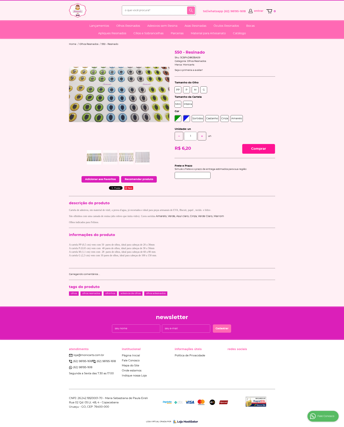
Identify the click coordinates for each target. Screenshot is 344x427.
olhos (74, 293)
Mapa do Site (130, 365)
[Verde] (178, 118)
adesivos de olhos (131, 293)
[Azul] (186, 118)
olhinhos (110, 293)
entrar (258, 11)
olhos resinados (91, 293)
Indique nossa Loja (134, 375)
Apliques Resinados (112, 33)
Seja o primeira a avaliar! (189, 70)
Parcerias (177, 33)
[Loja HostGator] (184, 421)
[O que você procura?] (191, 10)
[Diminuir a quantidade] (179, 136)
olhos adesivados (156, 293)
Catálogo (239, 33)
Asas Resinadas (195, 25)
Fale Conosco (131, 360)
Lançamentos (99, 25)
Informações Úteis (188, 349)
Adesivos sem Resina (162, 25)
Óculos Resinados (226, 25)
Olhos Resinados (128, 25)
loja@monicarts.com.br (88, 355)
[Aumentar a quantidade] (202, 136)
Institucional (131, 349)
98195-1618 (235, 11)
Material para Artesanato (208, 33)
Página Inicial (131, 355)
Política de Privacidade (190, 355)
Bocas (250, 25)
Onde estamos (131, 370)
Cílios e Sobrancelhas (148, 33)
